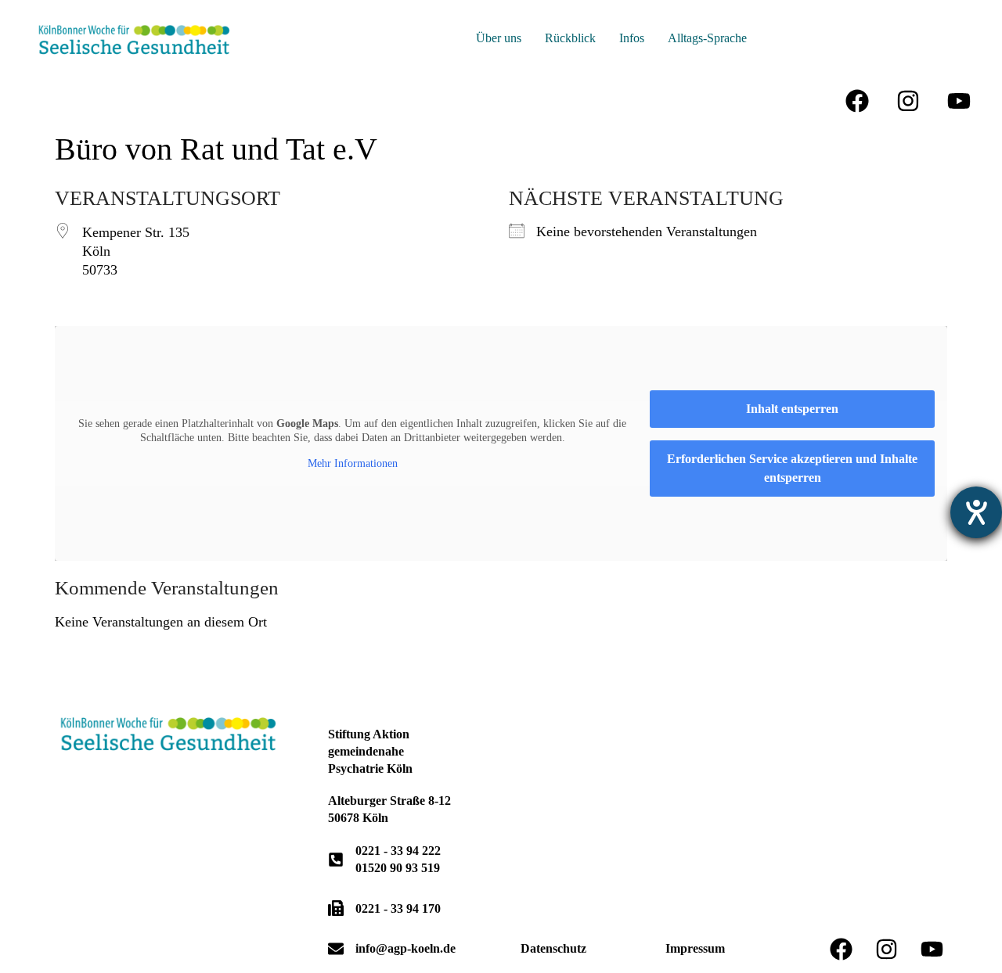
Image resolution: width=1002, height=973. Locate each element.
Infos (631, 38)
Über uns (498, 38)
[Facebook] (857, 100)
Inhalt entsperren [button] (792, 408)
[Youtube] (958, 100)
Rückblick (570, 38)
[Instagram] (908, 100)
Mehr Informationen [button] (353, 463)
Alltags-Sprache (707, 38)
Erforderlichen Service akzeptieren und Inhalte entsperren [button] (792, 468)
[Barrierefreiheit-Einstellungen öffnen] (976, 512)
